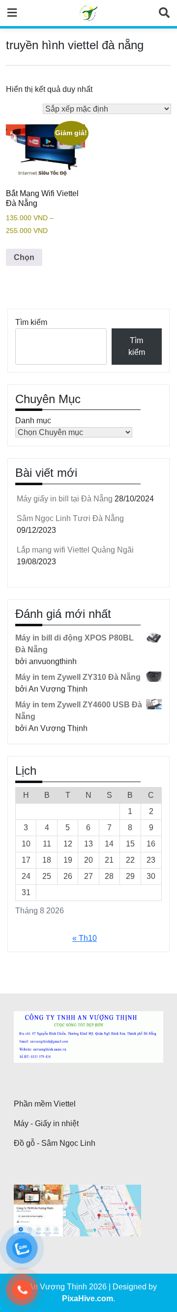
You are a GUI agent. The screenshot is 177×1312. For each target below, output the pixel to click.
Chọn (24, 257)
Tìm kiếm (31, 322)
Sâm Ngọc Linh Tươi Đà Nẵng (70, 518)
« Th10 (84, 938)
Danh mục (33, 420)
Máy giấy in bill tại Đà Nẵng (65, 499)
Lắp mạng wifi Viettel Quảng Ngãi (75, 550)
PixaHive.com (87, 1298)
